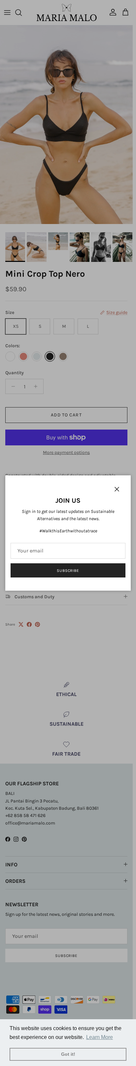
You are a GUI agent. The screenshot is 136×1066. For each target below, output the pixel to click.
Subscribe (68, 570)
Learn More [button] (99, 1037)
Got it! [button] (68, 1054)
